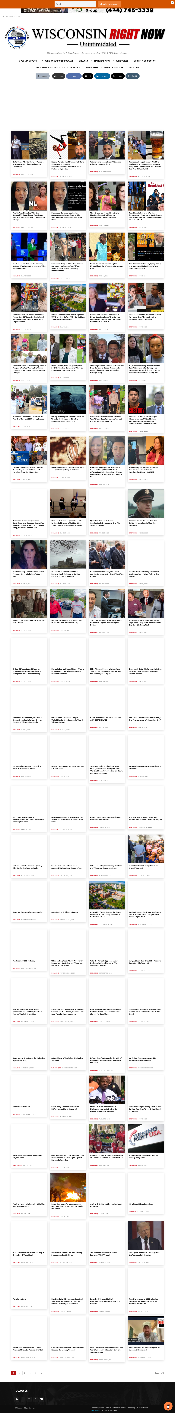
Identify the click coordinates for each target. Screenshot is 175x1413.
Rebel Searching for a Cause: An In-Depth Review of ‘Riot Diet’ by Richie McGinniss (67, 1206)
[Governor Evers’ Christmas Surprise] (29, 895)
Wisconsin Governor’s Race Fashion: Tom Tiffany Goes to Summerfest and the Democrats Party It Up (106, 419)
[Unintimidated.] (87, 37)
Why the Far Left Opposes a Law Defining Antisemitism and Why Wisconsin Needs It (104, 963)
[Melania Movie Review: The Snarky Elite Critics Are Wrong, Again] (29, 849)
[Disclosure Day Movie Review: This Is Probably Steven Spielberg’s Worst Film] (29, 554)
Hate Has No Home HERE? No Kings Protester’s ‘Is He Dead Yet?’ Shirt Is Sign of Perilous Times (105, 1011)
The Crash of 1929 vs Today (24, 961)
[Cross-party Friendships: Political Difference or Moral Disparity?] (68, 1089)
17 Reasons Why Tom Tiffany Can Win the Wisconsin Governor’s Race (106, 867)
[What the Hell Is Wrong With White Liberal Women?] (146, 849)
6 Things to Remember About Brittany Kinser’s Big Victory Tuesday (67, 1349)
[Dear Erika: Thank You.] (29, 1089)
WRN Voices (56, 1068)
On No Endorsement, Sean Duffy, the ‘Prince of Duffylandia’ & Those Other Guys (67, 819)
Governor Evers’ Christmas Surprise (28, 912)
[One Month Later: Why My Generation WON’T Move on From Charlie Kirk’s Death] (146, 992)
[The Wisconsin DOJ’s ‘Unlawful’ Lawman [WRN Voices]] (107, 1235)
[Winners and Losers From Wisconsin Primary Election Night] (107, 145)
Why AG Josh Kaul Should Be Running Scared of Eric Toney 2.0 (145, 962)
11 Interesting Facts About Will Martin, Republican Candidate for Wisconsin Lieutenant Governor (67, 963)
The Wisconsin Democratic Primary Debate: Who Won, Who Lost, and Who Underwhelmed (29, 266)
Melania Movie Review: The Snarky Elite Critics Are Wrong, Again (27, 867)
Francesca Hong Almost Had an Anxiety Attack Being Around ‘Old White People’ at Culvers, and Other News (66, 216)
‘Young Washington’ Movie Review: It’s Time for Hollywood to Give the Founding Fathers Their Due (67, 419)
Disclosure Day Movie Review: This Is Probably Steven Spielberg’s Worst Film (28, 574)
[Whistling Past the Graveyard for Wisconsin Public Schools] (146, 1041)
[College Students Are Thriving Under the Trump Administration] (146, 1235)
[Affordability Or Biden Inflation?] (68, 895)
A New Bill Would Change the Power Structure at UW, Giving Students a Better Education (105, 914)
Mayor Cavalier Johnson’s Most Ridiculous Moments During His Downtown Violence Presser (103, 1109)
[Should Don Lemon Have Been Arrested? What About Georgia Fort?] (68, 849)
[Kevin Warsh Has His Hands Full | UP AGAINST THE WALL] (107, 700)
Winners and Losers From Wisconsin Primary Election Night (105, 163)
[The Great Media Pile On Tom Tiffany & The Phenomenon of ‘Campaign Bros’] (146, 700)
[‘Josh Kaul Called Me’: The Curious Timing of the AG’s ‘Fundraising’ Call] (29, 1330)
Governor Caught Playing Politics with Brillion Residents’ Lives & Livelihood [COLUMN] (145, 1109)
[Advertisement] (87, 103)
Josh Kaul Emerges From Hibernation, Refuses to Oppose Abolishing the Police (106, 622)
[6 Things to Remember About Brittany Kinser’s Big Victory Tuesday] (68, 1330)
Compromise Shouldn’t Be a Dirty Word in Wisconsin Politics (27, 767)
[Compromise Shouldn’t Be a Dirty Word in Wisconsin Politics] (29, 749)
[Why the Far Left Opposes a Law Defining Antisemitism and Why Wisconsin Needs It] (107, 943)
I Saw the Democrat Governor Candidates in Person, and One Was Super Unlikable (105, 523)
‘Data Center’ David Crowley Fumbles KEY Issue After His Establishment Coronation (28, 164)
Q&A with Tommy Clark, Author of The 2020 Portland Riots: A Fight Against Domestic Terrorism (67, 1157)
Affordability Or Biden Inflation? (64, 912)
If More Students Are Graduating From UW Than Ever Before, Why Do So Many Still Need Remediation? (68, 317)
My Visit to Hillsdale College (141, 1204)
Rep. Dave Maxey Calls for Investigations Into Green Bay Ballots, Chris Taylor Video (28, 819)
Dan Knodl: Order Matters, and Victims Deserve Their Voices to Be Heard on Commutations (145, 671)
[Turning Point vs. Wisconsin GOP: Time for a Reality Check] (29, 1187)
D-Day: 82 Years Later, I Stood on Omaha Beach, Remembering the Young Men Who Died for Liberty (27, 671)
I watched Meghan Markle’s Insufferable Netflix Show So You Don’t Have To (106, 1301)
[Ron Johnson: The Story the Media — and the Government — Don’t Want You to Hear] (107, 554)
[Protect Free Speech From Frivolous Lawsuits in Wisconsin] (107, 800)
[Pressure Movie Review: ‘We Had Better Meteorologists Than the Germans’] (146, 503)
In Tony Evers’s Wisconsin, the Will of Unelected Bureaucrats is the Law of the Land (106, 1060)
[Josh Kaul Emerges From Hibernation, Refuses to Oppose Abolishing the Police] (107, 603)
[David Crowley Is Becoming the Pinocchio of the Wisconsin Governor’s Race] (107, 247)
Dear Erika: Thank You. (22, 1107)
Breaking (16, 174)
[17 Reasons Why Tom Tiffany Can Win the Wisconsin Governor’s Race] (107, 849)
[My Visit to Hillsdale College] (146, 1187)
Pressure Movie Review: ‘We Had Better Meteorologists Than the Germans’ (143, 523)
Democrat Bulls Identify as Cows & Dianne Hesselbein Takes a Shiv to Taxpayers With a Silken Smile (27, 720)
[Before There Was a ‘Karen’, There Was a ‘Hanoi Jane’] (68, 749)
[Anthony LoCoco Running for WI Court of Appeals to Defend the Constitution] (107, 1138)
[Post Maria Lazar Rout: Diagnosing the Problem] (146, 749)
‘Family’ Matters (19, 1299)
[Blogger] (16, 1399)
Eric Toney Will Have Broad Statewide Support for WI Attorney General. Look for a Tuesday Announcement (67, 1011)
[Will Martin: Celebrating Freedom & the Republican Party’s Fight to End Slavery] (146, 554)
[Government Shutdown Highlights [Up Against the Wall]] (29, 1041)
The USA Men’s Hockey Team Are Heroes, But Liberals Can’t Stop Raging (145, 818)
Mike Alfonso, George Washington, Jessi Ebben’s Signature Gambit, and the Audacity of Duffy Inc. (105, 671)
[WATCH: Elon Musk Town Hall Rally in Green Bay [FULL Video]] (29, 1235)
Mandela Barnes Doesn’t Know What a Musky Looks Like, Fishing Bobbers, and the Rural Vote (67, 671)
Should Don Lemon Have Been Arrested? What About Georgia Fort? (66, 867)
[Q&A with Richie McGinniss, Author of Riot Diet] (107, 1187)
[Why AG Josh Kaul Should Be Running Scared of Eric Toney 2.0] (146, 943)
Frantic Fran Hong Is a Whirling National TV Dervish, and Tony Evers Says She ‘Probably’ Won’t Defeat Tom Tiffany (29, 216)
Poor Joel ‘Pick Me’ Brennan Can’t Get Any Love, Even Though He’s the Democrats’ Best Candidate (145, 317)
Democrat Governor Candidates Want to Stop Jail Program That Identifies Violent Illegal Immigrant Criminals (67, 523)
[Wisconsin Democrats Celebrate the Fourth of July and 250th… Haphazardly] (29, 399)
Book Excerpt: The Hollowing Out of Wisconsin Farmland (144, 1349)
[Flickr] (29, 1399)
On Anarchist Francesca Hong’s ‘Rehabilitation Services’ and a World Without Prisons (67, 720)
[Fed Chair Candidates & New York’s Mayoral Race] (29, 1138)
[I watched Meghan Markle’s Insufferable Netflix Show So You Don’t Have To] (107, 1282)
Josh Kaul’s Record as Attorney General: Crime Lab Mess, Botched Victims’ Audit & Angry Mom (27, 1011)
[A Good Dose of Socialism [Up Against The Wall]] (68, 1041)
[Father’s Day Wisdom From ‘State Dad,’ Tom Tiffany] (29, 603)
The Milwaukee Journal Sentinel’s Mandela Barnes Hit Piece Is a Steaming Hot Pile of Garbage (104, 215)
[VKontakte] (41, 1399)
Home (10, 128)
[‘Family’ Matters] (29, 1282)
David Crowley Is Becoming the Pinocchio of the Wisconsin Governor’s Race (106, 266)
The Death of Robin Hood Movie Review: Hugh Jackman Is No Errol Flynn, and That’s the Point (66, 574)
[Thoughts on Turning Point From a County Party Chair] (146, 1138)
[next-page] (41, 1373)
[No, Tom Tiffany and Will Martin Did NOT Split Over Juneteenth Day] (68, 603)
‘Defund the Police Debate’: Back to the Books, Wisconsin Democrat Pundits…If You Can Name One (28, 469)
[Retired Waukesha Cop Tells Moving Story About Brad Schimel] (68, 1235)
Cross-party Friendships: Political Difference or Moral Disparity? (65, 1108)
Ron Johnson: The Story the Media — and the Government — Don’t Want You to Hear (106, 574)
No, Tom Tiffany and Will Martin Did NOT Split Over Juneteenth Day (66, 621)
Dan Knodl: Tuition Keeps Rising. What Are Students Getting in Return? (67, 468)
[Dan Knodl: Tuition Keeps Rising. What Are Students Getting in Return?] (68, 450)
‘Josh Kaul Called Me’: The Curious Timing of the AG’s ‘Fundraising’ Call (28, 1349)
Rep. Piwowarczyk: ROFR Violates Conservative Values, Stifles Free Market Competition (143, 1301)
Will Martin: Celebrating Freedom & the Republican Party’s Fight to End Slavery (144, 574)
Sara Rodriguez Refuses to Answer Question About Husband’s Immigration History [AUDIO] (143, 469)
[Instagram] (35, 1399)
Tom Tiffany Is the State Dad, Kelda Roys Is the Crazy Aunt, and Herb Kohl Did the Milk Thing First (145, 622)
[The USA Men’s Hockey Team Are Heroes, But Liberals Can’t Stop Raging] (146, 800)
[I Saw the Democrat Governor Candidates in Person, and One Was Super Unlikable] (107, 503)
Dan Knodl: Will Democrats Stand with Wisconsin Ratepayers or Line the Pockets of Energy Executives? (67, 1301)
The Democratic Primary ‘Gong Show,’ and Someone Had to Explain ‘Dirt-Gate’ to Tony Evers (145, 266)
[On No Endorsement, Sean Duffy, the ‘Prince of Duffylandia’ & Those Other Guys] (68, 800)
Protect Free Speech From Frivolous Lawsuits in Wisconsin (105, 818)
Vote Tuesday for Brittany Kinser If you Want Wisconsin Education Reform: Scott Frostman (106, 1350)
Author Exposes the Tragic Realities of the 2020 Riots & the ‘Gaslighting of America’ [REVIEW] (145, 914)
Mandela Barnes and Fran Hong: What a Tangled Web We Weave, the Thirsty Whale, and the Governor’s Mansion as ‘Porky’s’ (29, 369)
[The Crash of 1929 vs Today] (29, 943)
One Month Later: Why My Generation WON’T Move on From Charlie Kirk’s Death (145, 1011)
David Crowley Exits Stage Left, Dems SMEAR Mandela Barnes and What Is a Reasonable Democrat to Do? (67, 368)
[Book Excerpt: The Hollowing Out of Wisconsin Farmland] (146, 1330)
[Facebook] (23, 1399)
